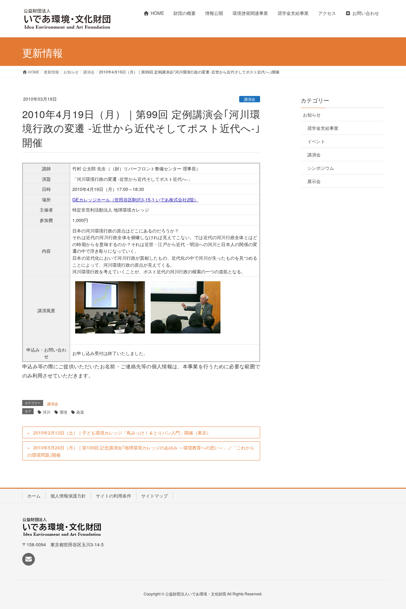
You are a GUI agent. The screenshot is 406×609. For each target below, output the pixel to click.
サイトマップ (154, 495)
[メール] (28, 559)
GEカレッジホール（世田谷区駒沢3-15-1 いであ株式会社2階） (135, 199)
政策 (80, 412)
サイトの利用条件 (113, 495)
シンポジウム (320, 168)
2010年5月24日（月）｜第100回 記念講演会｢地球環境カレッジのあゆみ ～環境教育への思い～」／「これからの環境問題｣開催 (140, 451)
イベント (316, 141)
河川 (46, 412)
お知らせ (312, 114)
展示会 (314, 181)
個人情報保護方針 (68, 495)
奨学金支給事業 (322, 128)
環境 (63, 412)
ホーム (34, 495)
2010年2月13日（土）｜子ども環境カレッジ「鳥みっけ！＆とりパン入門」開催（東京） (122, 432)
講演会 (249, 99)
